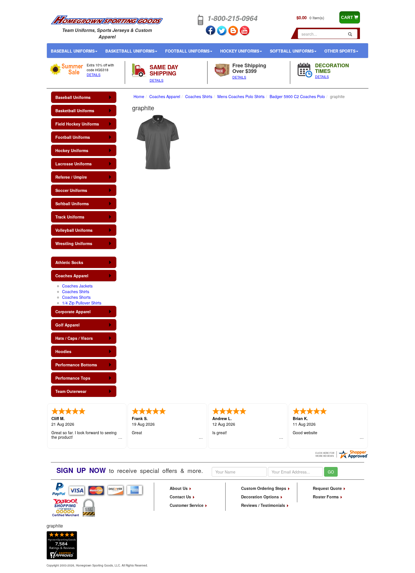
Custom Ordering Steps (264, 488)
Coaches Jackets (77, 286)
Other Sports (339, 51)
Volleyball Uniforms (74, 230)
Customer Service (187, 505)
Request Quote (328, 488)
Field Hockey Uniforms (77, 124)
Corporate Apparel (73, 311)
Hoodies (63, 351)
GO (331, 472)
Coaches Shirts (75, 291)
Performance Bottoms (76, 364)
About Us (179, 488)
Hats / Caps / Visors (74, 338)
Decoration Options (260, 497)
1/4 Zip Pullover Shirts (81, 303)
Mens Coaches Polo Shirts (241, 96)
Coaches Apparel (71, 275)
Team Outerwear (70, 391)
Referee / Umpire (71, 177)
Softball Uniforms (292, 51)
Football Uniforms (187, 51)
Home (139, 96)
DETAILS (94, 74)
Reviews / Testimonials (263, 505)
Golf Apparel (67, 325)
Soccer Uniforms (71, 190)
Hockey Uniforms (239, 51)
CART (347, 17)
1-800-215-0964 (232, 18)
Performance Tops (72, 378)
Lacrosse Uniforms (73, 164)
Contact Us (181, 497)
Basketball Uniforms (129, 51)
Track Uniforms (69, 217)
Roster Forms (326, 497)
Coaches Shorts (76, 297)
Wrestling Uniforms (73, 243)
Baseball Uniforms (73, 51)
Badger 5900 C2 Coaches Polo (297, 96)
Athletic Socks (69, 262)
